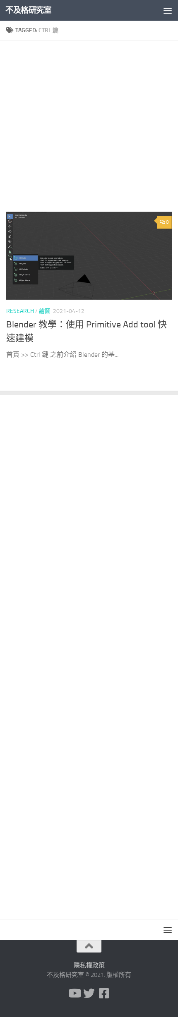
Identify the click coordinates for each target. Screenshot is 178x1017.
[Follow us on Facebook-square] (104, 993)
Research (20, 311)
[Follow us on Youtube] (74, 993)
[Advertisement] (89, 129)
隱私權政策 (89, 965)
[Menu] (167, 10)
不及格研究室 (28, 10)
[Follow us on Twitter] (89, 993)
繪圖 (45, 311)
